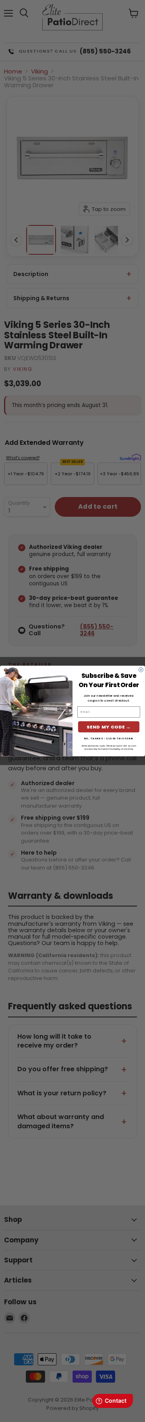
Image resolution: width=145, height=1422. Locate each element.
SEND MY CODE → (109, 727)
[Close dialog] (141, 669)
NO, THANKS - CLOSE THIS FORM (109, 738)
